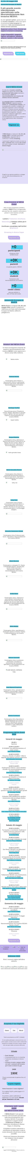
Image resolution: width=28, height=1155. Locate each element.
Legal (5, 1150)
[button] (2, 967)
